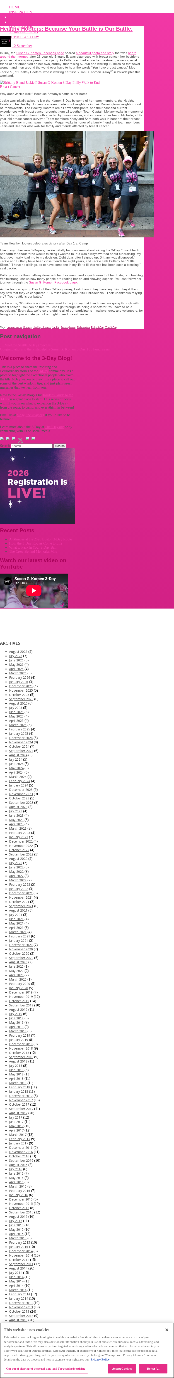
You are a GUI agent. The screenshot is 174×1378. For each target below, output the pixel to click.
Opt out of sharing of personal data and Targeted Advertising (45, 1368)
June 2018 (16, 1070)
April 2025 (16, 720)
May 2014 (16, 1281)
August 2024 (18, 755)
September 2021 (21, 906)
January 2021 (18, 940)
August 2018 (18, 1061)
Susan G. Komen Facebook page (40, 53)
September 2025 (21, 699)
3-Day (43, 371)
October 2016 (19, 1156)
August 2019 (18, 1009)
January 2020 (18, 988)
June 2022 (16, 867)
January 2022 (18, 889)
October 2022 (19, 850)
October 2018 (19, 1052)
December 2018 (21, 1044)
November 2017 (21, 1100)
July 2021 (15, 914)
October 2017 (19, 1104)
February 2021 (19, 936)
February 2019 (19, 1035)
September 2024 (21, 751)
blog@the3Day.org (30, 415)
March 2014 (18, 1290)
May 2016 (16, 1178)
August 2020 (18, 962)
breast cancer (14, 327)
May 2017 (16, 1126)
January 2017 (18, 1143)
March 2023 (18, 828)
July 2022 (15, 863)
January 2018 (18, 1091)
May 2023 (16, 820)
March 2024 (18, 776)
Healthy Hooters (42, 327)
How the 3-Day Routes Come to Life (35, 543)
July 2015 (15, 1221)
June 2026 (16, 660)
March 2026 (18, 673)
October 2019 (19, 1001)
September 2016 (21, 1160)
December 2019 (21, 992)
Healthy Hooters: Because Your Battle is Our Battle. (66, 29)
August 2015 (18, 1216)
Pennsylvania (68, 327)
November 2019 (21, 996)
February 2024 (19, 781)
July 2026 (15, 656)
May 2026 (16, 664)
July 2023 (15, 811)
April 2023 (16, 824)
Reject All (153, 1368)
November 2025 (21, 690)
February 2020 (19, 983)
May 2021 (16, 923)
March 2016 (18, 1186)
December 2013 (21, 1303)
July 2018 (15, 1065)
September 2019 (21, 1005)
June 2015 (16, 1225)
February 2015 (19, 1242)
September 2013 (21, 1316)
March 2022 (18, 880)
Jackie (55, 327)
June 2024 (16, 764)
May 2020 (16, 971)
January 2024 (18, 785)
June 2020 (16, 966)
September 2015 (21, 1212)
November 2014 (21, 1255)
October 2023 (19, 798)
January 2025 (18, 733)
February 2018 (19, 1087)
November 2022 (21, 845)
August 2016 (18, 1165)
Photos (16, 22)
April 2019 (16, 1027)
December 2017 (21, 1096)
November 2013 (21, 1307)
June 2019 (16, 1018)
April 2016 (16, 1182)
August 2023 (18, 807)
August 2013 (18, 1320)
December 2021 (21, 893)
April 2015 (16, 1234)
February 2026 (19, 677)
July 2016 (15, 1169)
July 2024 (15, 759)
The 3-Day (111, 327)
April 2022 (16, 876)
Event (15, 17)
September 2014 (21, 1264)
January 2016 (18, 1195)
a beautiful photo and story (95, 53)
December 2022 (21, 841)
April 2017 (16, 1130)
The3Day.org (54, 427)
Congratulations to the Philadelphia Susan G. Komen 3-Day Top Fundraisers (57, 349)
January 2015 (18, 1247)
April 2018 (16, 1078)
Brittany (27, 327)
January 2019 (18, 1040)
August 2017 (18, 1113)
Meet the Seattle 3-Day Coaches (25, 345)
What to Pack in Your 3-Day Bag (32, 547)
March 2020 (18, 979)
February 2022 (19, 884)
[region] (87, 1350)
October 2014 (19, 1259)
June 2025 (16, 712)
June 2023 (16, 815)
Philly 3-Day (97, 327)
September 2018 (21, 1057)
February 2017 (19, 1139)
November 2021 (21, 897)
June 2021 (16, 919)
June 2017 (16, 1121)
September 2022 (21, 854)
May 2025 (16, 716)
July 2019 (15, 1014)
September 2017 (21, 1109)
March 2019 (18, 1031)
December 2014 (21, 1251)
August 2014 (18, 1268)
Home (14, 7)
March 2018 (18, 1083)
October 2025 (19, 695)
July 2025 (15, 707)
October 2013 (19, 1311)
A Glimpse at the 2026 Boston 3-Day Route (40, 539)
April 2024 (16, 772)
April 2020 (16, 975)
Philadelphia (83, 327)
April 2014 (16, 1285)
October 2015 (19, 1208)
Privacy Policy (100, 1359)
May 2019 (16, 1022)
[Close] (167, 1330)
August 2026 (18, 651)
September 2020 (21, 958)
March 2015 (18, 1238)
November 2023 (21, 794)
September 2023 (21, 802)
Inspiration (20, 12)
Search (5, 446)
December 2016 (21, 1147)
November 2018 (21, 1048)
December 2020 (21, 945)
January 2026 (18, 682)
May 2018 (16, 1074)
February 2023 (19, 833)
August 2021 (18, 910)
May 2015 (16, 1229)
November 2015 (21, 1203)
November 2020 (21, 949)
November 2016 (21, 1152)
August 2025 (18, 703)
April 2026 (16, 669)
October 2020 (19, 953)
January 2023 (18, 837)
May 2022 (16, 871)
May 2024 (16, 768)
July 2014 (15, 1272)
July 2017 (15, 1117)
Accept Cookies (122, 1368)
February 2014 (19, 1294)
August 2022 (18, 858)
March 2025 (18, 725)
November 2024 (21, 742)
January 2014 (18, 1298)
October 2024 (19, 746)
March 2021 (18, 932)
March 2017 (18, 1134)
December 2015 (21, 1199)
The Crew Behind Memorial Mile (33, 551)
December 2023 (21, 789)
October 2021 (19, 902)
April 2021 (16, 927)
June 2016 (16, 1173)
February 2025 (19, 729)
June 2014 (16, 1277)
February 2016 (19, 1190)
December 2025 (21, 686)
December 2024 (21, 738)
